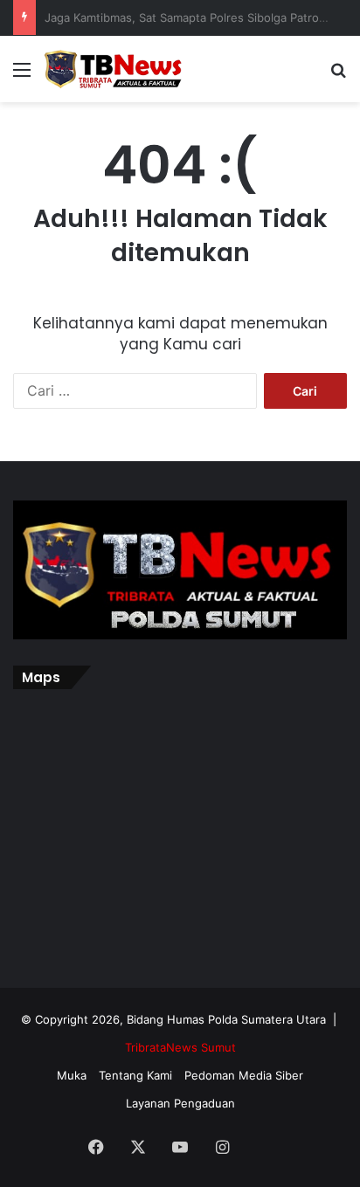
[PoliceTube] (264, 1149)
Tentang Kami (135, 1075)
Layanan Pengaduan (180, 1103)
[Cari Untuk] (338, 75)
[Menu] (22, 75)
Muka (72, 1075)
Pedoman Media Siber (243, 1075)
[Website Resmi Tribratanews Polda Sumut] (113, 69)
